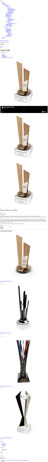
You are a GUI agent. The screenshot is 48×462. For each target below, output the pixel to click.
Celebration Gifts (8, 29)
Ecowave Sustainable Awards (12, 23)
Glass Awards (8, 16)
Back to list (2, 228)
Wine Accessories (8, 36)
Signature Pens (10, 34)
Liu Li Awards (10, 8)
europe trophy (4, 56)
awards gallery (4, 55)
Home (3, 2)
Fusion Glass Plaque (11, 19)
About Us (3, 3)
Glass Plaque (10, 18)
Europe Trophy (8, 14)
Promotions (4, 444)
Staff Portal (2, 461)
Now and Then (8, 28)
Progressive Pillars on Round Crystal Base (6, 281)
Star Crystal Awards (11, 10)
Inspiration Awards (9, 24)
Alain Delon (10, 33)
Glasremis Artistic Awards (12, 9)
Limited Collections (9, 25)
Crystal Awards (8, 6)
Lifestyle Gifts (8, 31)
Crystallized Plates (10, 12)
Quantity (1, 225)
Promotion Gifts (8, 35)
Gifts (3, 450)
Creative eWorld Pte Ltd (24, 460)
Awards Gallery (4, 449)
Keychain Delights (9, 30)
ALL (7, 5)
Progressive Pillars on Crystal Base (7, 57)
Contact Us (4, 445)
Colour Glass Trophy (11, 20)
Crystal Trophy (10, 11)
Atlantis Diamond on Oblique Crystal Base (6, 437)
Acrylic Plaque (10, 22)
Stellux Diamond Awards (9, 13)
